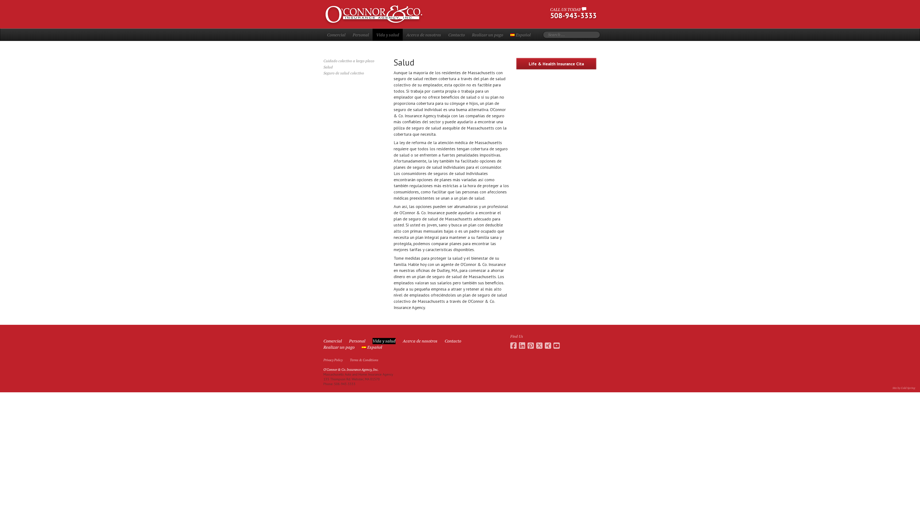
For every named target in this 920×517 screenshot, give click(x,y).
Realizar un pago (487, 35)
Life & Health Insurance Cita (556, 64)
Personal (361, 35)
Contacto (456, 35)
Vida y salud (387, 35)
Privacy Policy (333, 360)
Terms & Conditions (364, 360)
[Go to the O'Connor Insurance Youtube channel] (556, 345)
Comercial (336, 35)
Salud (328, 67)
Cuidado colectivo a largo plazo (348, 60)
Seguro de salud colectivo (343, 73)
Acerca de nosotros (423, 35)
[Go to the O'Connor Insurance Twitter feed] (539, 345)
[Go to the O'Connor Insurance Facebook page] (513, 345)
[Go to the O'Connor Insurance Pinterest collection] (531, 345)
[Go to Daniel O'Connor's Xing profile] (548, 345)
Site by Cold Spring (903, 388)
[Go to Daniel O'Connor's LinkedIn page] (522, 345)
